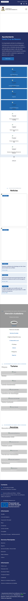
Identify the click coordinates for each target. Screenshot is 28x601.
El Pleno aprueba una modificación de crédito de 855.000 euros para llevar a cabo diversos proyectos (14, 289)
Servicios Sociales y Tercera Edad (8, 548)
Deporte (3, 545)
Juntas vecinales (5, 528)
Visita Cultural (7, 402)
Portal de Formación (10, 454)
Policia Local (7, 446)
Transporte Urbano (5, 574)
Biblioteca (6, 463)
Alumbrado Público (5, 571)
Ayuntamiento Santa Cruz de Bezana (11, 593)
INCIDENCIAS (5, 1)
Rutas (4, 376)
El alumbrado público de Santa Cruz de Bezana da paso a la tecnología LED (12, 257)
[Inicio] (9, 9)
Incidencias (3, 577)
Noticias (5, 195)
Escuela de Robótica (10, 428)
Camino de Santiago (10, 393)
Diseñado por (17, 594)
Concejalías (3, 531)
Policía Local (4, 566)
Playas (4, 367)
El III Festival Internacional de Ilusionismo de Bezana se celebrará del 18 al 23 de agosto (13, 278)
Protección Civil (8, 437)
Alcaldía (2, 514)
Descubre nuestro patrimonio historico (11, 409)
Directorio (3, 543)
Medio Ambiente (4, 554)
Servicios (8, 59)
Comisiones (3, 525)
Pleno (2, 522)
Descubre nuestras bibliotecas (9, 470)
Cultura (5, 263)
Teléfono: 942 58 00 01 (22, 1)
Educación (3, 551)
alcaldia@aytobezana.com (9, 500)
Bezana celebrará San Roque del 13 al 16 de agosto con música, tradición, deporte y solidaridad (13, 223)
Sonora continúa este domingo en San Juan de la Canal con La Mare (14, 267)
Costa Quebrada (8, 384)
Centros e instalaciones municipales (9, 583)
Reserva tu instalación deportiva (8, 580)
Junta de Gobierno (5, 517)
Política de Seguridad (6, 598)
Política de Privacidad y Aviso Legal (14, 596)
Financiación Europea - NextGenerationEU (10, 534)
